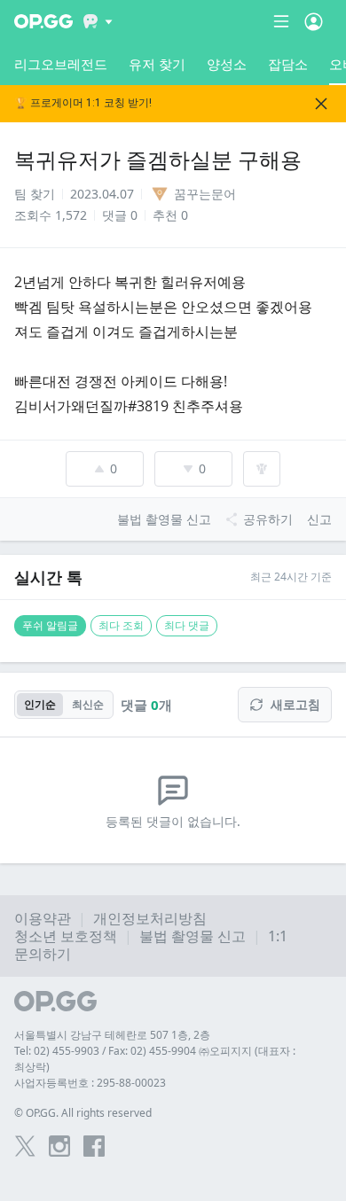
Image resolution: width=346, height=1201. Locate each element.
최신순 (88, 704)
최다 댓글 (186, 625)
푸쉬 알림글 (50, 625)
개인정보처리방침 (150, 918)
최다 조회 (121, 625)
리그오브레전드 (60, 64)
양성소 (227, 64)
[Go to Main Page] (43, 21)
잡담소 (288, 64)
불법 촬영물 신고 (192, 936)
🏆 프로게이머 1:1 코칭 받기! (83, 103)
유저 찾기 (157, 64)
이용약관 (42, 918)
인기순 (40, 704)
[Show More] (98, 21)
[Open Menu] (313, 21)
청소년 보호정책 (65, 936)
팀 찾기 (34, 193)
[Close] (321, 103)
